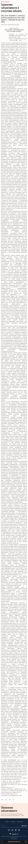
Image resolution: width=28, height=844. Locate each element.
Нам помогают (20, 821)
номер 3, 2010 (16, 24)
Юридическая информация (14, 838)
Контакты (13, 821)
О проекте (7, 821)
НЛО (12, 24)
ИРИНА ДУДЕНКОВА (5, 2)
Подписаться (24, 825)
